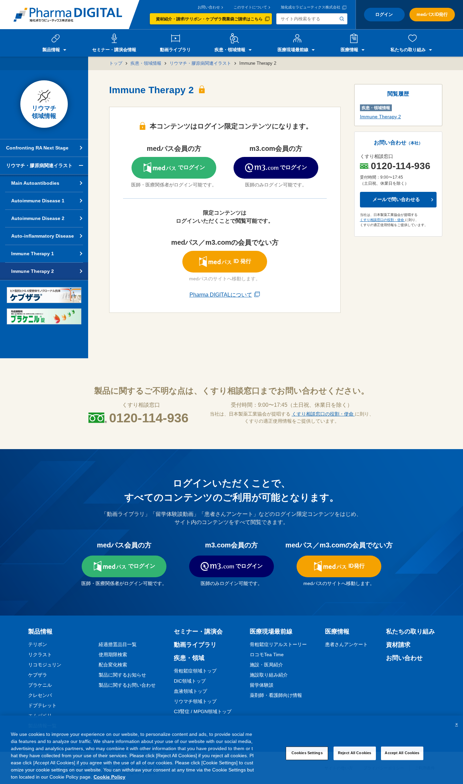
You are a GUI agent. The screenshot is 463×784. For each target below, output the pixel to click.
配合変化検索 (113, 664)
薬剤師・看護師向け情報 (276, 695)
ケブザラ (37, 675)
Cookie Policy (109, 777)
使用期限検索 (113, 654)
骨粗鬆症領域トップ (195, 671)
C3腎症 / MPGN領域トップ (203, 711)
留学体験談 (262, 685)
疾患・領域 (189, 658)
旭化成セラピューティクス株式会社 (310, 7)
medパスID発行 (432, 14)
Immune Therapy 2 (32, 271)
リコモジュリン (44, 664)
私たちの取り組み (410, 631)
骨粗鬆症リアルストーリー (278, 644)
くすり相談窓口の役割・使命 (382, 220)
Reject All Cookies (354, 753)
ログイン (384, 14)
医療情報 (337, 631)
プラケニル (40, 685)
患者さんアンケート (346, 644)
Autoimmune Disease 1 (37, 200)
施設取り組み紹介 (269, 675)
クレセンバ (40, 695)
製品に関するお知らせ (122, 675)
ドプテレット (42, 705)
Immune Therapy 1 (32, 253)
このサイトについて (250, 7)
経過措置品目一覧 (118, 644)
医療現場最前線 (271, 631)
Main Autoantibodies (35, 183)
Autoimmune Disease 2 (37, 218)
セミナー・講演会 (198, 631)
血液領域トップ (190, 691)
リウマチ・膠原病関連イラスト (200, 63)
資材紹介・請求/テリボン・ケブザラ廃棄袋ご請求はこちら (209, 19)
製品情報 (40, 631)
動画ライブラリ (195, 644)
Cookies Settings (307, 753)
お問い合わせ (209, 7)
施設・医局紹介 (266, 664)
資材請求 (398, 644)
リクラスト (40, 654)
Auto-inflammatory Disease (42, 236)
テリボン (37, 644)
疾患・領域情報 (145, 63)
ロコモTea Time (267, 654)
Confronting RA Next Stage (37, 147)
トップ (115, 63)
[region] (231, 750)
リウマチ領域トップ (195, 701)
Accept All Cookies (402, 753)
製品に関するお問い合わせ (127, 685)
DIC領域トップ (190, 681)
